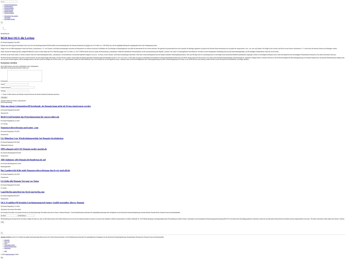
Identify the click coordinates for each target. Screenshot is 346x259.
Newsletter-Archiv (9, 245)
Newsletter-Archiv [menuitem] (9, 19)
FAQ (5, 243)
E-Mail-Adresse (5, 87)
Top (2, 257)
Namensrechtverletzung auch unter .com (19, 127)
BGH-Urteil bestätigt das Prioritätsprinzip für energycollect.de (30, 117)
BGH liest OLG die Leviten (17, 38)
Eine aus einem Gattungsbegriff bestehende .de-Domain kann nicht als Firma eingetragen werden (46, 106)
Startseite (6, 240)
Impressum (7, 248)
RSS (5, 251)
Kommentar (4, 81)
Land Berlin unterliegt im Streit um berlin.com (22, 192)
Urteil (87, 45)
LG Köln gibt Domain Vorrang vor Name (20, 181)
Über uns (7, 242)
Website (3, 91)
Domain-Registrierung (10, 5)
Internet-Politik (8, 11)
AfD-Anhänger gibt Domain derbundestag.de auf (23, 160)
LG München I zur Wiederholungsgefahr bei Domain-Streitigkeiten (32, 138)
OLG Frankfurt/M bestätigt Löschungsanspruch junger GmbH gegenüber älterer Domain (42, 202)
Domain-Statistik (9, 13)
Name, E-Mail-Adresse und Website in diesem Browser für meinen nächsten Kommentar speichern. (31, 94)
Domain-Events (8, 9)
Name (3, 84)
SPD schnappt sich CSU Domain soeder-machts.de (24, 149)
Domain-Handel (9, 8)
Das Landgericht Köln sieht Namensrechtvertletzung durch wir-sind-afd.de (35, 170)
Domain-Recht (8, 6)
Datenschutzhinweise (10, 246)
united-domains (9, 254)
